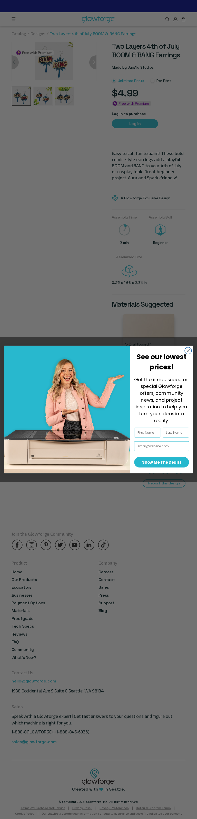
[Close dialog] (188, 350)
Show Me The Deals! (161, 462)
